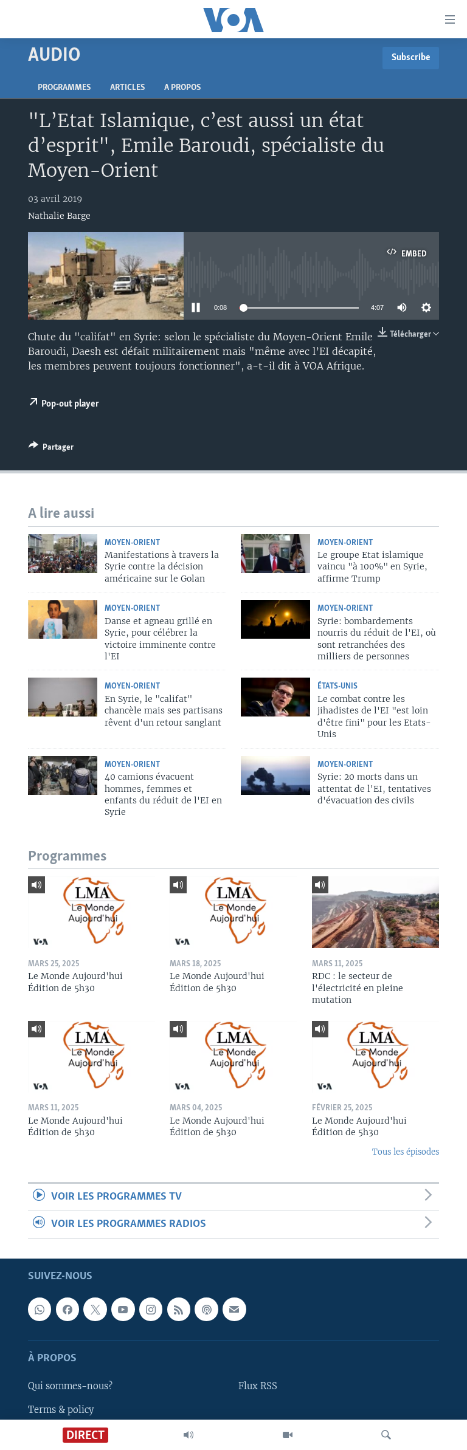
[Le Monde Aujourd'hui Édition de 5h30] (91, 912)
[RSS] (178, 1309)
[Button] (51, 449)
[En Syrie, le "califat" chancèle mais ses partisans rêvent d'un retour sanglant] (62, 697)
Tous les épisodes (405, 1152)
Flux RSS (257, 1386)
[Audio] (188, 1435)
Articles (127, 87)
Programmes (64, 87)
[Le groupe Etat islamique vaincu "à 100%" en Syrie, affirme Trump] (275, 553)
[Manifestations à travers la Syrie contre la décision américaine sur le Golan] (62, 553)
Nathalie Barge (59, 215)
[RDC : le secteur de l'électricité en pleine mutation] (375, 912)
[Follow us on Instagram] (150, 1309)
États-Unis (337, 686)
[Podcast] (206, 1309)
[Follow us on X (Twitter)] (94, 1309)
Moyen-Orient (132, 543)
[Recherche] (386, 1435)
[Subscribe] (234, 1309)
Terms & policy (61, 1409)
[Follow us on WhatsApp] (39, 1309)
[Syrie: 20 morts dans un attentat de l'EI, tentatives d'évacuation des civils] (275, 775)
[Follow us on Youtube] (122, 1309)
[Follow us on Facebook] (67, 1309)
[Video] (287, 1435)
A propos (182, 87)
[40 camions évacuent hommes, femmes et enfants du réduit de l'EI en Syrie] (62, 775)
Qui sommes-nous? (70, 1386)
